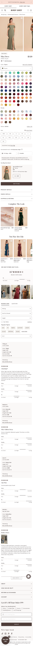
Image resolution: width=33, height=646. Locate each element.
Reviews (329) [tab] (5, 303)
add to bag (16, 183)
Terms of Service (13, 637)
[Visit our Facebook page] (12, 633)
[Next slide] (31, 2)
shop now (22, 2)
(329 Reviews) (8, 60)
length (27, 327)
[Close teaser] (9, 637)
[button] (5, 292)
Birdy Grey (8, 6)
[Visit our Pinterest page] (9, 633)
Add (18, 176)
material (10, 331)
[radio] (1, 72)
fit (8, 327)
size (3, 327)
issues (17, 331)
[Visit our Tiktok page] (2, 633)
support (20, 327)
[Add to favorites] (21, 18)
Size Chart (29, 130)
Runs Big (12, 145)
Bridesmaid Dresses (13, 14)
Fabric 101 (29, 126)
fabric (13, 327)
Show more (24, 331)
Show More (15, 578)
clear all (29, 321)
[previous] (1, 251)
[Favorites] (28, 10)
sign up (16, 624)
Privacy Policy (21, 637)
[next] (32, 251)
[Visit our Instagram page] (5, 633)
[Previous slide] (1, 2)
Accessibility (28, 637)
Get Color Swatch (27, 64)
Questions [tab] (14, 303)
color (4, 331)
